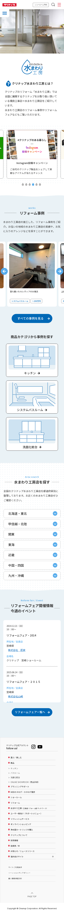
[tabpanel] (32, 154)
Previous (4, 271)
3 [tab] (30, 184)
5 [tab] (36, 184)
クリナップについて (19, 835)
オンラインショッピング (21, 824)
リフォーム (15, 803)
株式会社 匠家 (16, 650)
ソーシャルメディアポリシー (19, 873)
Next (59, 271)
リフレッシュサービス (20, 819)
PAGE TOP (32, 896)
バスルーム (15, 773)
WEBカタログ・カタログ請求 (23, 792)
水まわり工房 (29, 808)
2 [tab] (26, 184)
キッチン (14, 768)
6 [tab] (40, 184)
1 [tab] (23, 184)
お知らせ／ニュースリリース (22, 851)
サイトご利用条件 (15, 867)
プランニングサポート (20, 786)
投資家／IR (15, 846)
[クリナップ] (9, 5)
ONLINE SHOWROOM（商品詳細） (25, 782)
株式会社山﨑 (15, 696)
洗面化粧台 (15, 777)
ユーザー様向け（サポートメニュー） (26, 813)
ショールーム (16, 797)
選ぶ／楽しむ (16, 757)
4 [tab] (33, 184)
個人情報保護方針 (15, 878)
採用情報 (14, 840)
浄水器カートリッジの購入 (22, 829)
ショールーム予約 (41, 5)
